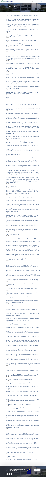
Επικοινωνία (43, 1)
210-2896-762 (9, 474)
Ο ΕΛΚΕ (30, 1)
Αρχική (28, 1)
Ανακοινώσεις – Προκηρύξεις (38, 1)
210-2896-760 (9, 473)
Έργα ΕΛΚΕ (33, 1)
